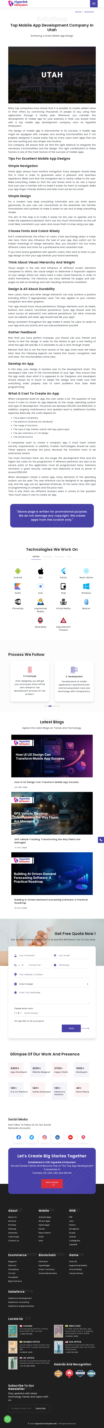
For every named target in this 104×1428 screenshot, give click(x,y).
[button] (44, 706)
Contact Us (13, 1240)
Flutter (42, 1229)
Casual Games (76, 1273)
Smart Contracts (47, 1269)
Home (78, 11)
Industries (12, 1233)
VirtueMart (13, 1277)
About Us (12, 1217)
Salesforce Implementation (21, 1306)
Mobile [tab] (36, 556)
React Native (45, 1233)
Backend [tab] (59, 556)
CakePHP (73, 1244)
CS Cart (12, 1273)
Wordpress (74, 1229)
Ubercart (12, 1265)
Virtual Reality (75, 1269)
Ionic (41, 1240)
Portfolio (12, 1225)
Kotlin (41, 1236)
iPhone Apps (44, 1221)
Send (71, 1028)
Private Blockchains (48, 1273)
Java (71, 1221)
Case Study (13, 1236)
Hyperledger (44, 1265)
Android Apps (45, 1217)
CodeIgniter (74, 1240)
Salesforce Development (20, 1298)
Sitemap (12, 1229)
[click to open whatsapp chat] (7, 1419)
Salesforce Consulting (18, 1302)
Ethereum (43, 1261)
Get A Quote (52, 1182)
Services (12, 1221)
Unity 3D (73, 1261)
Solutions (89, 11)
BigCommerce (15, 1281)
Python (72, 1225)
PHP (71, 1217)
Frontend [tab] (47, 556)
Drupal (72, 1233)
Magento (12, 1261)
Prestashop (13, 1269)
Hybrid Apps (44, 1225)
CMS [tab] (69, 556)
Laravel (72, 1236)
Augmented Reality (78, 1265)
